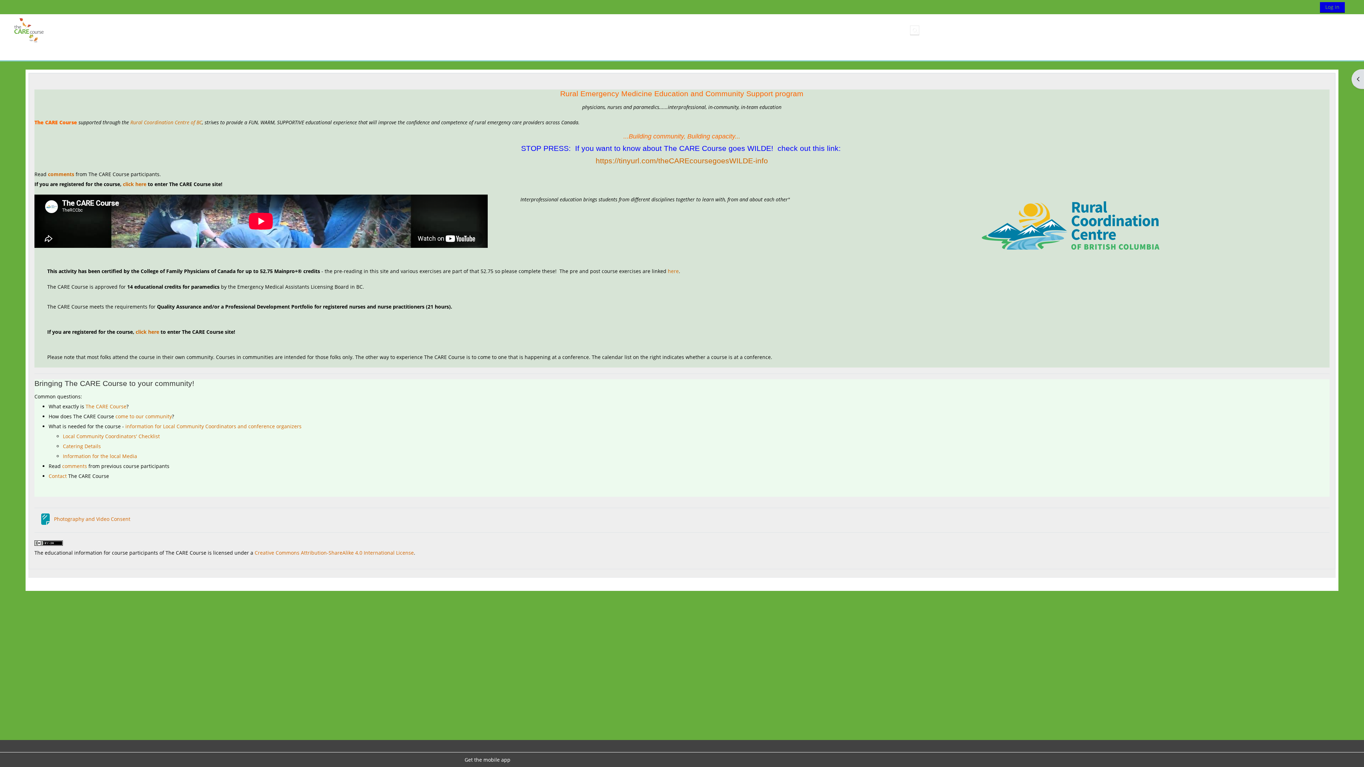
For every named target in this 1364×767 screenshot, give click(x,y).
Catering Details (82, 446)
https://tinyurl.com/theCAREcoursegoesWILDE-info (682, 161)
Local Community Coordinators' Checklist (111, 436)
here (673, 271)
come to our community (143, 416)
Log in (1332, 7)
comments (61, 174)
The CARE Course (106, 406)
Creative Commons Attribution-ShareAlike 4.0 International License (334, 552)
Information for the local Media (100, 456)
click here (134, 184)
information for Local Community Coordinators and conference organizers (213, 426)
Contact (58, 476)
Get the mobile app (487, 759)
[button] (914, 30)
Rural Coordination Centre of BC (166, 122)
